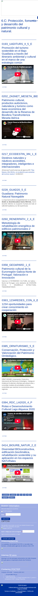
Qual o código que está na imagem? (11, 531)
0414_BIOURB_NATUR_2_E (19, 445)
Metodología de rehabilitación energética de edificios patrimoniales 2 (18, 225)
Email (3, 514)
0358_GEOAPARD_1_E (16, 264)
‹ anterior (13, 494)
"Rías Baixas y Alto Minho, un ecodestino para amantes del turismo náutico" (18, 172)
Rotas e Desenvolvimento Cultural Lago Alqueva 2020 (18, 408)
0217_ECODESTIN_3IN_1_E (19, 154)
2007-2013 (34, 21)
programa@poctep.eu (11, 574)
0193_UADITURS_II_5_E (17, 44)
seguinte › (5, 497)
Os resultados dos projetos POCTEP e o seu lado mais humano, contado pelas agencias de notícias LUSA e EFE (17, 545)
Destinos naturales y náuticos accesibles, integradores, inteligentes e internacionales (18, 162)
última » (12, 497)
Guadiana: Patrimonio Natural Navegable (15, 195)
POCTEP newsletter (7, 511)
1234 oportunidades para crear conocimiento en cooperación (17, 307)
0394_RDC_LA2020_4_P (17, 402)
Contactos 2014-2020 (6, 572)
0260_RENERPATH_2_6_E (18, 219)
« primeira (5, 494)
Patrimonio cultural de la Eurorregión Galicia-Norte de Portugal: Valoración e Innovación (19, 273)
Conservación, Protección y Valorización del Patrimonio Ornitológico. (18, 352)
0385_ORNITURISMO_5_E (18, 346)
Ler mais (4, 87)
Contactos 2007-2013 (18, 572)
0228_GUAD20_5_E (14, 189)
